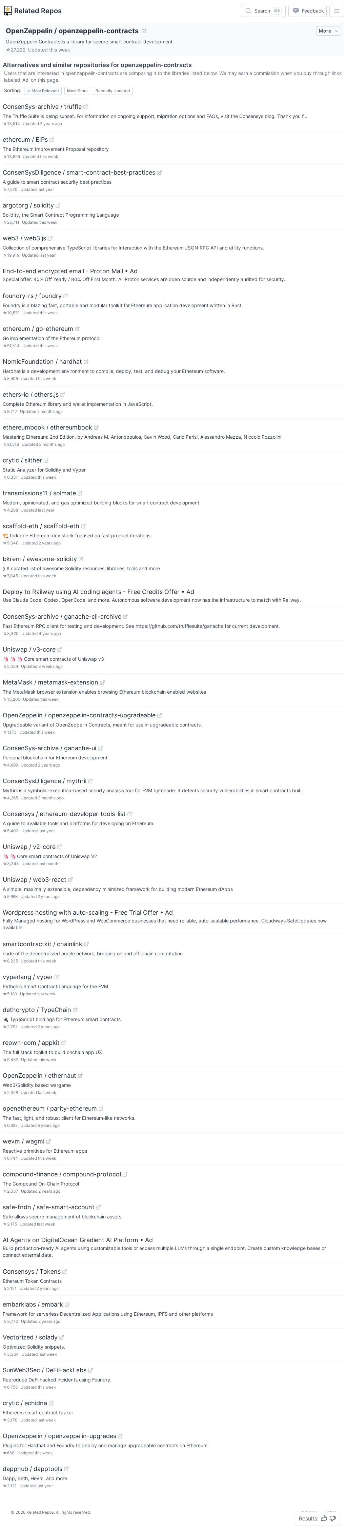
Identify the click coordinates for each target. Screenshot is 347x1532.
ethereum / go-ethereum (38, 328)
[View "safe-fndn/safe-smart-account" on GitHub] (98, 1207)
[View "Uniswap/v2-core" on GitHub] (59, 847)
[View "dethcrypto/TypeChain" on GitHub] (75, 1010)
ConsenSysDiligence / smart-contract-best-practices (79, 172)
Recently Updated (113, 90)
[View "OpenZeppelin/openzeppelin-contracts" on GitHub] (144, 31)
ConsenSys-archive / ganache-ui (49, 748)
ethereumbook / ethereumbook (47, 427)
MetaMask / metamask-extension (50, 682)
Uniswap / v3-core (29, 649)
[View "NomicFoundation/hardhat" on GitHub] (86, 361)
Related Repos (38, 11)
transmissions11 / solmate (39, 493)
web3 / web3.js (24, 238)
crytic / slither (22, 460)
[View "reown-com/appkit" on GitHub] (63, 1043)
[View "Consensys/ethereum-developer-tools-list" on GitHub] (129, 814)
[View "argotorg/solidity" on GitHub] (58, 205)
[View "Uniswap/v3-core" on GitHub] (59, 649)
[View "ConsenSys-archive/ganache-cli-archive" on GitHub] (125, 616)
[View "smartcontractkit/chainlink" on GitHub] (86, 944)
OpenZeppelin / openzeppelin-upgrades (59, 1435)
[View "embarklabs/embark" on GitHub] (67, 1304)
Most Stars (77, 90)
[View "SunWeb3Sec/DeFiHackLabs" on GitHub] (90, 1370)
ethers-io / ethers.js (31, 394)
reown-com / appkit (31, 1042)
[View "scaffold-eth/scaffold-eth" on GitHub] (83, 526)
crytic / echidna (25, 1403)
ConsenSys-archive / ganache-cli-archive (62, 616)
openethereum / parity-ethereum (50, 1108)
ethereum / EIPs (25, 139)
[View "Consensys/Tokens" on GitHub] (64, 1271)
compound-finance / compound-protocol (62, 1174)
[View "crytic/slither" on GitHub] (46, 460)
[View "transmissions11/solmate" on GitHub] (80, 493)
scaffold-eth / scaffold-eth (41, 526)
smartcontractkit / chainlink (42, 944)
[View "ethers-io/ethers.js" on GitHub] (62, 394)
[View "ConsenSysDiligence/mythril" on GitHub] (90, 781)
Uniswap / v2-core (29, 846)
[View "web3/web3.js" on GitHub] (50, 238)
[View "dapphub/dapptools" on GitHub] (66, 1469)
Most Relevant (43, 90)
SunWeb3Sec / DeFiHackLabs (44, 1370)
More (325, 31)
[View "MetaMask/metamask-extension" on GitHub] (102, 682)
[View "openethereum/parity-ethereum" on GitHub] (101, 1108)
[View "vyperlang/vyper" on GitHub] (57, 977)
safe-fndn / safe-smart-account (49, 1207)
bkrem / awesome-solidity (40, 558)
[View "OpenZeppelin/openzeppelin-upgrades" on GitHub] (120, 1436)
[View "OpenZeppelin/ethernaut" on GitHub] (80, 1075)
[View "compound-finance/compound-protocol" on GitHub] (125, 1174)
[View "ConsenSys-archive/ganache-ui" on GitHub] (100, 748)
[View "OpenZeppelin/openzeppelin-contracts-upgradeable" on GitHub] (159, 715)
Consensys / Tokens (32, 1271)
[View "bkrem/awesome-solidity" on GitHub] (81, 559)
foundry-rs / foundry (32, 295)
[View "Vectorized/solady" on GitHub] (61, 1337)
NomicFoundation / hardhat (42, 361)
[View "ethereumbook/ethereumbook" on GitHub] (96, 427)
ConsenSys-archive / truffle (42, 106)
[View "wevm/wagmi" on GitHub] (48, 1141)
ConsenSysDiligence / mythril (44, 780)
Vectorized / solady (30, 1337)
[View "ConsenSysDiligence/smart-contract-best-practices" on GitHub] (159, 172)
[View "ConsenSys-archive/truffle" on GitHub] (85, 107)
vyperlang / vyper (28, 976)
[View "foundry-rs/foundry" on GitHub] (65, 296)
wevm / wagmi (23, 1141)
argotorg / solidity (28, 205)
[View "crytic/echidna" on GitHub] (51, 1403)
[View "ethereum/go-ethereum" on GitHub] (77, 329)
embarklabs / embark (33, 1304)
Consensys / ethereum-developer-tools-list (64, 813)
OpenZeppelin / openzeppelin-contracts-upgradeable (79, 715)
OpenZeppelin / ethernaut (39, 1075)
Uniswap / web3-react (34, 879)
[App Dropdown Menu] (336, 11)
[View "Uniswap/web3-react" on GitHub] (70, 879)
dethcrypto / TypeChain (37, 1009)
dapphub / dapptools (32, 1468)
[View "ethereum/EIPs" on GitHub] (52, 139)
